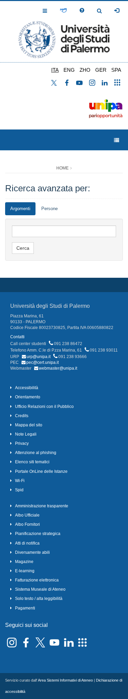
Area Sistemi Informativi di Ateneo (65, 680)
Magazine (24, 561)
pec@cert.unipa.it (42, 362)
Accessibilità (26, 387)
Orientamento (27, 397)
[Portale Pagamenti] (63, 10)
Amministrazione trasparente (41, 506)
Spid (19, 490)
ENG (69, 70)
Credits (21, 415)
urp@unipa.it (39, 356)
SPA (116, 70)
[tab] (20, 209)
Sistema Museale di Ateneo (40, 589)
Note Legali (26, 434)
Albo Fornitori (27, 524)
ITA (55, 70)
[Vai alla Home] (64, 31)
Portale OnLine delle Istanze (41, 471)
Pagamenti (25, 608)
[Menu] (116, 140)
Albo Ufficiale (27, 515)
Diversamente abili (32, 552)
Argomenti (20, 208)
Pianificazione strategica (37, 533)
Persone (49, 208)
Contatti (17, 336)
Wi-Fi (20, 480)
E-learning (24, 570)
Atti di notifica (27, 543)
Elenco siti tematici (32, 462)
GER (100, 70)
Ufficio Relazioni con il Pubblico (44, 406)
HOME (62, 168)
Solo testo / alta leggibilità (38, 598)
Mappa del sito (28, 425)
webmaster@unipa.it (58, 368)
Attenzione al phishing (35, 452)
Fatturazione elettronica (37, 580)
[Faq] (82, 10)
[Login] (117, 10)
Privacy (22, 443)
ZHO (85, 70)
